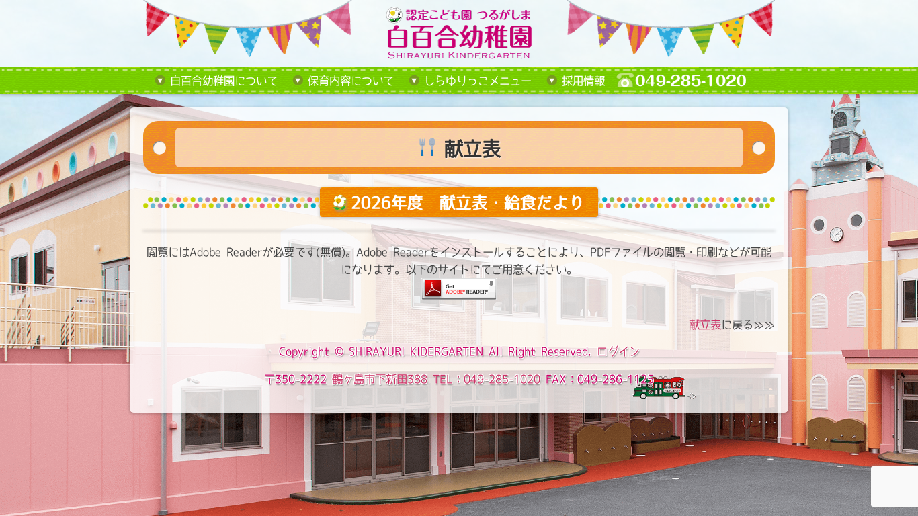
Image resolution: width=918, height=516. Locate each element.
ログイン (618, 351)
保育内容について (351, 80)
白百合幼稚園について (224, 80)
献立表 (705, 324)
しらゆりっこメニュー (478, 80)
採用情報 (583, 80)
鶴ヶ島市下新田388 (379, 379)
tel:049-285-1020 (691, 80)
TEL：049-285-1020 (486, 379)
